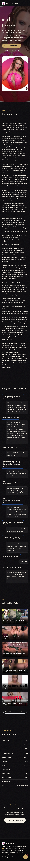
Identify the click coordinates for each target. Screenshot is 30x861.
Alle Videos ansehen (15, 711)
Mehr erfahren (10, 50)
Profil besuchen (15, 820)
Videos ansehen (12, 45)
